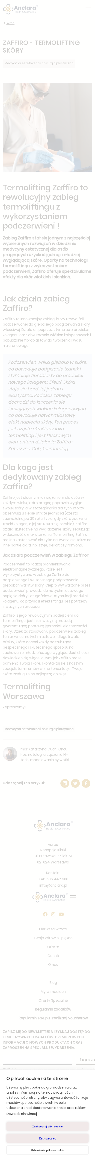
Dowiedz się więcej (21, 1113)
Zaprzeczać (47, 1138)
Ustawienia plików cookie (47, 1150)
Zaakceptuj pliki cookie (47, 1126)
